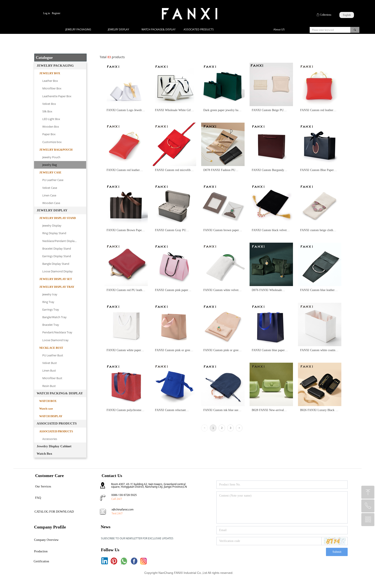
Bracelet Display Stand (56, 248)
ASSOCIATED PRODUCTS (199, 29)
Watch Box (44, 453)
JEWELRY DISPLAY (118, 29)
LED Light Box (51, 119)
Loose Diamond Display (57, 271)
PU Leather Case (52, 180)
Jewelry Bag (49, 165)
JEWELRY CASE (50, 172)
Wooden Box (50, 126)
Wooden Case (51, 203)
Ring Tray (48, 302)
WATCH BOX (47, 401)
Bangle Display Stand (55, 264)
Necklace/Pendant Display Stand (63, 241)
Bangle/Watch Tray (54, 317)
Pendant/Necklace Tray (57, 332)
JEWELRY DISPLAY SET (55, 279)
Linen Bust (49, 370)
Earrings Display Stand (56, 256)
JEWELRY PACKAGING (78, 29)
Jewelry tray (49, 294)
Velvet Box (49, 104)
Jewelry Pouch (51, 157)
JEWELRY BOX (49, 73)
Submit (336, 551)
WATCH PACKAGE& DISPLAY (158, 29)
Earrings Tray (50, 309)
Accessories (49, 439)
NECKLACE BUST (51, 347)
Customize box (52, 142)
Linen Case (49, 195)
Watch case (46, 408)
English (347, 14)
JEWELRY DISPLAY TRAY (56, 286)
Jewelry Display (51, 225)
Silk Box (47, 111)
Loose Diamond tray (55, 340)
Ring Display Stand (54, 233)
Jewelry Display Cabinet (54, 446)
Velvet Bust (49, 363)
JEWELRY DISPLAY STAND (57, 218)
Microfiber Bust (52, 378)
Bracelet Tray (50, 325)
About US (279, 29)
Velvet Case (49, 188)
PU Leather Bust (52, 355)
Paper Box (49, 134)
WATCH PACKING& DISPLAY (60, 393)
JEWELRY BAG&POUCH (55, 149)
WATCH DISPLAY (50, 416)
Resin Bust (49, 386)
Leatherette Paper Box (56, 96)
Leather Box (50, 81)
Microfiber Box (51, 88)
